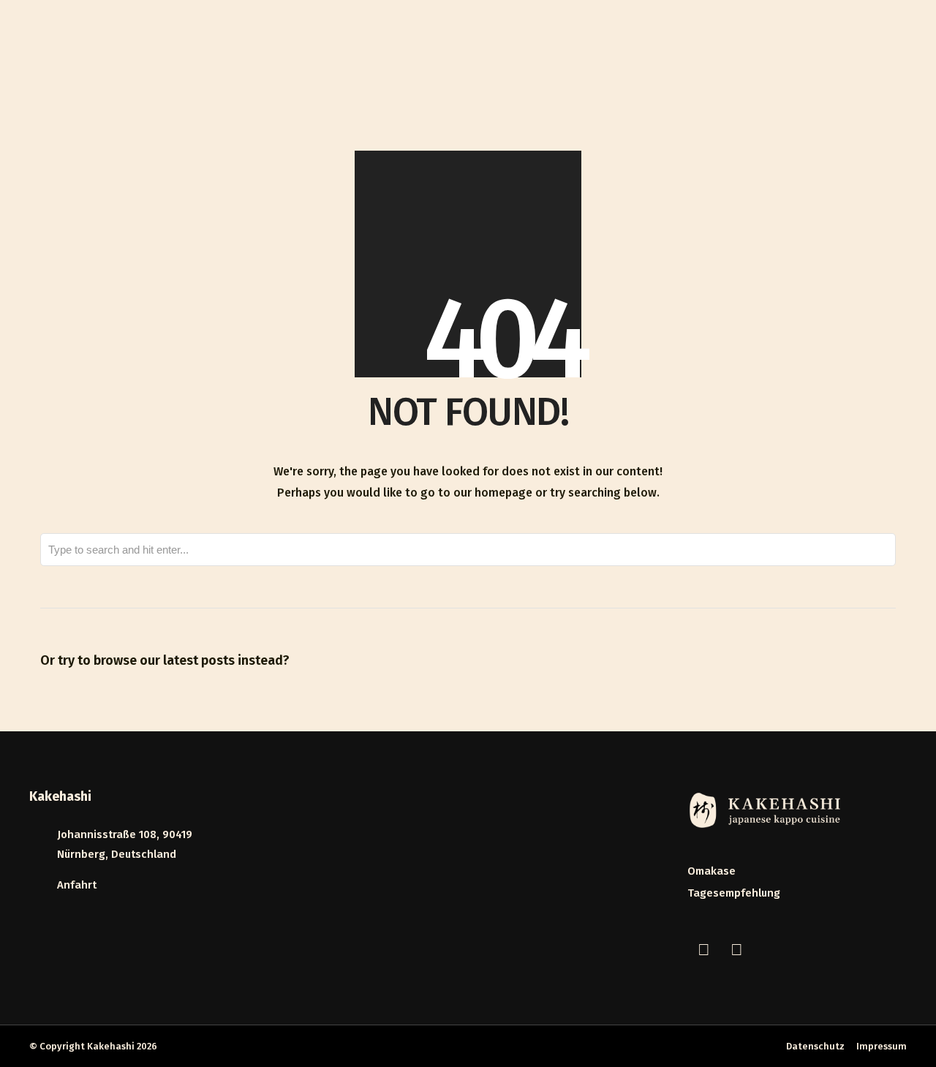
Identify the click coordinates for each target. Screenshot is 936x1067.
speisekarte (711, 56)
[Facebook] (703, 950)
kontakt (878, 56)
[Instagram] (736, 950)
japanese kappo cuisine (608, 56)
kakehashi (508, 56)
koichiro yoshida (798, 56)
